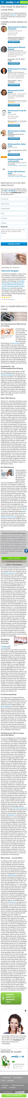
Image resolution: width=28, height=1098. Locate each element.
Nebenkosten (6, 288)
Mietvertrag (15, 343)
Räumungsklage (6, 706)
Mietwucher (12, 902)
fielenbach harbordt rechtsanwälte (15, 160)
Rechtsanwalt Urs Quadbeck (17, 70)
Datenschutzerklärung (18, 1085)
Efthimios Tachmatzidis (20, 176)
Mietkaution (12, 815)
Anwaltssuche (6, 1077)
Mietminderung (8, 573)
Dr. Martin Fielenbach (13, 165)
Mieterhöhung (11, 284)
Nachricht (4, 227)
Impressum (5, 1085)
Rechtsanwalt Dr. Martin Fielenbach (17, 28)
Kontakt (4, 1087)
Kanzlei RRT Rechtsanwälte (17, 172)
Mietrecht (13, 15)
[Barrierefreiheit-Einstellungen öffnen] (26, 550)
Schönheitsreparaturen (20, 808)
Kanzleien (11, 1080)
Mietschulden (20, 286)
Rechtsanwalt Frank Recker (17, 111)
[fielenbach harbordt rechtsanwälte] (4, 157)
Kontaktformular (17, 1040)
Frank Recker (11, 176)
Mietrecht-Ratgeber (10, 270)
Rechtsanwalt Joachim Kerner (17, 132)
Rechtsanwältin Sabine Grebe (17, 145)
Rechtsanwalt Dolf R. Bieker (16, 91)
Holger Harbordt (23, 165)
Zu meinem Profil (13, 41)
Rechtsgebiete (18, 1077)
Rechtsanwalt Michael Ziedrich (16, 48)
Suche (25, 3)
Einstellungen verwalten (14, 561)
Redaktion (13, 1087)
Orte (3, 1080)
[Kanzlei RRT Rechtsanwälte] (4, 170)
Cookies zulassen (14, 558)
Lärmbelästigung (10, 286)
